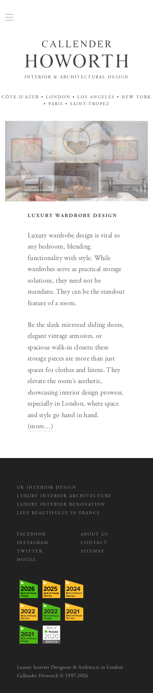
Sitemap (92, 551)
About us (94, 534)
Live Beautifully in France (58, 513)
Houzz (26, 560)
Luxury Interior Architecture (64, 496)
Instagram (32, 543)
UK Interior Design (46, 487)
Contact (94, 543)
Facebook (31, 534)
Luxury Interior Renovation (61, 504)
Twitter (29, 551)
